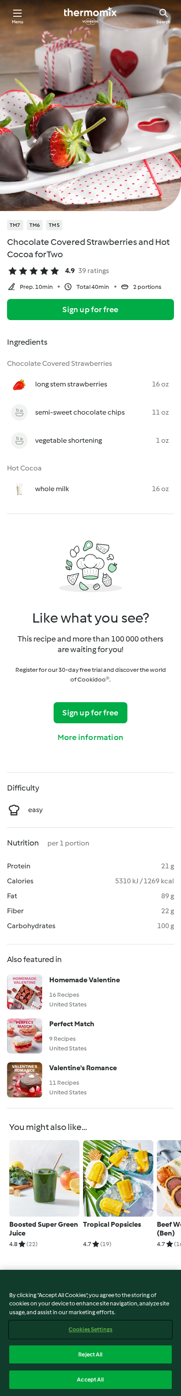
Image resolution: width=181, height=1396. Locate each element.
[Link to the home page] (90, 16)
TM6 (34, 225)
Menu (18, 22)
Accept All (90, 1379)
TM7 (15, 225)
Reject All (90, 1354)
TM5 (54, 225)
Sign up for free (90, 309)
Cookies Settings (90, 1329)
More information (90, 737)
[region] (90, 1333)
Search (163, 22)
